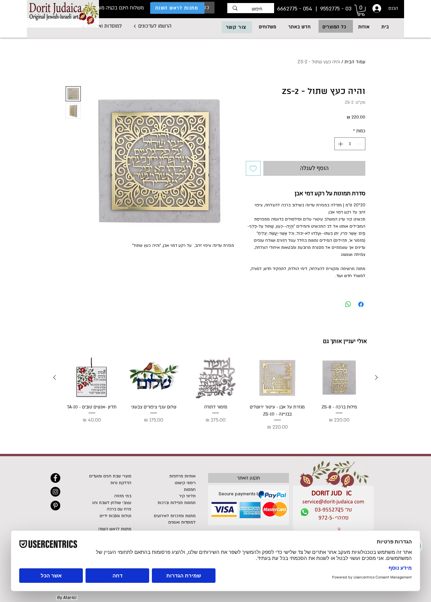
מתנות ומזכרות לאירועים (175, 516)
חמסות (190, 489)
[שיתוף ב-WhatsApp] (348, 304)
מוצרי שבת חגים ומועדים (110, 476)
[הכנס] (376, 8)
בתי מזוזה (122, 496)
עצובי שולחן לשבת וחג (111, 502)
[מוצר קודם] (376, 377)
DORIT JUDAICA (333, 493)
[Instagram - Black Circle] (55, 492)
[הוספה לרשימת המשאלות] (253, 168)
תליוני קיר (187, 496)
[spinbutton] (350, 144)
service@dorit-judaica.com (333, 502)
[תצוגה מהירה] (339, 378)
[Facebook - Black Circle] (55, 478)
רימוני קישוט (185, 483)
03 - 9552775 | (333, 8)
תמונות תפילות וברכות (177, 502)
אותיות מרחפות (182, 476)
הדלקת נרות (120, 483)
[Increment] (339, 144)
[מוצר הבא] (55, 377)
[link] (361, 10)
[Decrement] (360, 144)
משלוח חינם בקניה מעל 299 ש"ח (110, 7)
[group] (215, 394)
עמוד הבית (354, 62)
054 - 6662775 (295, 8)
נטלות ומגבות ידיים (115, 516)
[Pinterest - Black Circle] (55, 505)
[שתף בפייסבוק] (361, 304)
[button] (334, 27)
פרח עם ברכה (119, 509)
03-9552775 (329, 510)
